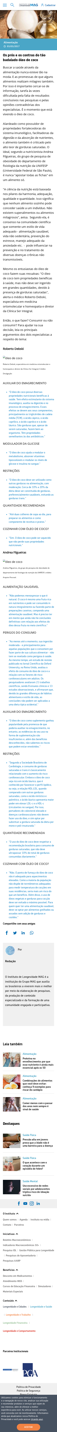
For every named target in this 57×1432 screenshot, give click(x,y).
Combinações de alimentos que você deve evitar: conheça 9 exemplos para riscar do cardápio (37, 1085)
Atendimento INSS (12, 1281)
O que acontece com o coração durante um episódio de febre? (35, 1165)
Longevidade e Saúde (41, 1306)
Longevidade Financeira (15, 1323)
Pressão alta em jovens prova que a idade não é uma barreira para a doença (38, 1142)
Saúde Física (29, 1135)
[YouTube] (25, 1203)
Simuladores (44, 1286)
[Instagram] (32, 1203)
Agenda (24, 1219)
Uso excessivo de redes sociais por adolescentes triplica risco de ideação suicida (36, 1190)
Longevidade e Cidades (15, 1306)
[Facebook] (19, 1203)
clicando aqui (37, 1419)
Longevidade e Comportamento (19, 1331)
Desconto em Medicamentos (17, 1276)
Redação (10, 961)
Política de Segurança (28, 1390)
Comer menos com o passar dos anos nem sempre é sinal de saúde (37, 1106)
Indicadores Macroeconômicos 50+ (21, 1245)
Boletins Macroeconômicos (17, 1240)
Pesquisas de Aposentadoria (21, 1255)
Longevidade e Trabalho (18, 1314)
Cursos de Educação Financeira (19, 1286)
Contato (7, 1224)
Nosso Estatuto (28, 1394)
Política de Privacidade (28, 1386)
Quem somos (10, 1219)
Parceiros (19, 1224)
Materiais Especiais (13, 1291)
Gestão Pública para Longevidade (36, 1250)
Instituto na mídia (40, 1219)
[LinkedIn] (38, 1203)
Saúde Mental (30, 1181)
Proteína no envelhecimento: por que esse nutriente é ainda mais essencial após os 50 (38, 1063)
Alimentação (11, 42)
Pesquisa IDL (9, 1250)
